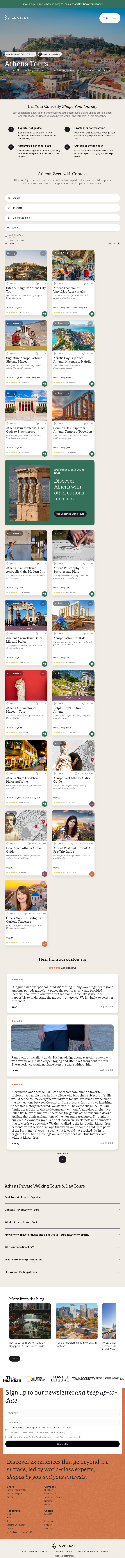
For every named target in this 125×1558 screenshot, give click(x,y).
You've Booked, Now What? (19, 1532)
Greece (24, 54)
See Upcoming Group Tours (70, 513)
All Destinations (12, 54)
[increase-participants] (118, 243)
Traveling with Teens (17, 240)
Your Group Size (12, 243)
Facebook (48, 1513)
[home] (18, 21)
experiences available (49, 54)
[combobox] (62, 198)
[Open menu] (115, 18)
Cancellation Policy (63, 1551)
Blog (9, 1513)
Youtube (48, 1528)
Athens (32, 54)
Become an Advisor (16, 1524)
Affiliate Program (14, 1493)
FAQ (9, 1517)
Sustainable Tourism (54, 1497)
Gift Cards (11, 1497)
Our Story (48, 1489)
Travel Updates (14, 1521)
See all (14, 1358)
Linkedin (48, 1524)
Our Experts (50, 1493)
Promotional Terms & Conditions (92, 1551)
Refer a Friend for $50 (17, 1489)
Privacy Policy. (59, 1432)
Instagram (49, 1521)
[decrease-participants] (110, 243)
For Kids (12, 237)
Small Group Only (16, 235)
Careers (48, 1500)
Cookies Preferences (64, 1555)
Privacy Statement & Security (35, 1551)
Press (47, 1504)
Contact (11, 1528)
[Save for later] (43, 253)
